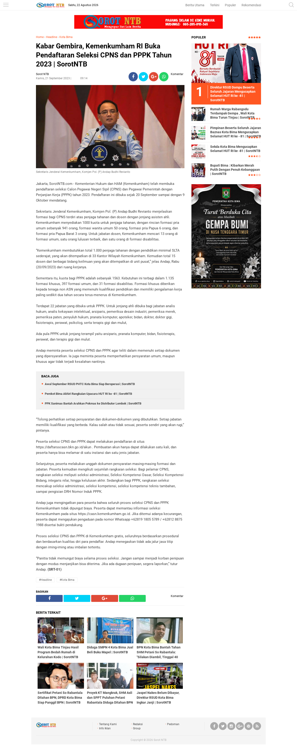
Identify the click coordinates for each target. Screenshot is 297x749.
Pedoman (173, 724)
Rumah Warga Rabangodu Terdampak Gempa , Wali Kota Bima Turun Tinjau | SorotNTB (232, 113)
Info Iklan (105, 728)
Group (137, 728)
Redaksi (138, 724)
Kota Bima (66, 37)
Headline (51, 37)
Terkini (214, 5)
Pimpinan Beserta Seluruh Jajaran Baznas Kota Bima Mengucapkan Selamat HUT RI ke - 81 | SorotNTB (235, 132)
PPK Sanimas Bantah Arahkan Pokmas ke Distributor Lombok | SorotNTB (93, 403)
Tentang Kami (108, 724)
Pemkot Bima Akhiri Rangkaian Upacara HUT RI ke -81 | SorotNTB (88, 393)
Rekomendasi (251, 5)
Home (40, 37)
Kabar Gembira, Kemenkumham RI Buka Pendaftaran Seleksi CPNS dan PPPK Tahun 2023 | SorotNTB (104, 55)
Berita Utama (194, 5)
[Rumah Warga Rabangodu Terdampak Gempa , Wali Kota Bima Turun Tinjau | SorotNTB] (198, 113)
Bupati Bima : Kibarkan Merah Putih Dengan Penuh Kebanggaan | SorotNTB (235, 170)
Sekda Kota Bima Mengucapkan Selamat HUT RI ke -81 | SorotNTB (235, 149)
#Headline (45, 580)
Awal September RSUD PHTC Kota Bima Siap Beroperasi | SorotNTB (90, 384)
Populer (230, 5)
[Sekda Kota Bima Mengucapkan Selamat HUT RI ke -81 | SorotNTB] (198, 151)
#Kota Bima (67, 580)
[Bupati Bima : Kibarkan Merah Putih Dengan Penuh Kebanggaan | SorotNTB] (198, 170)
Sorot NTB (160, 740)
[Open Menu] (6, 5)
